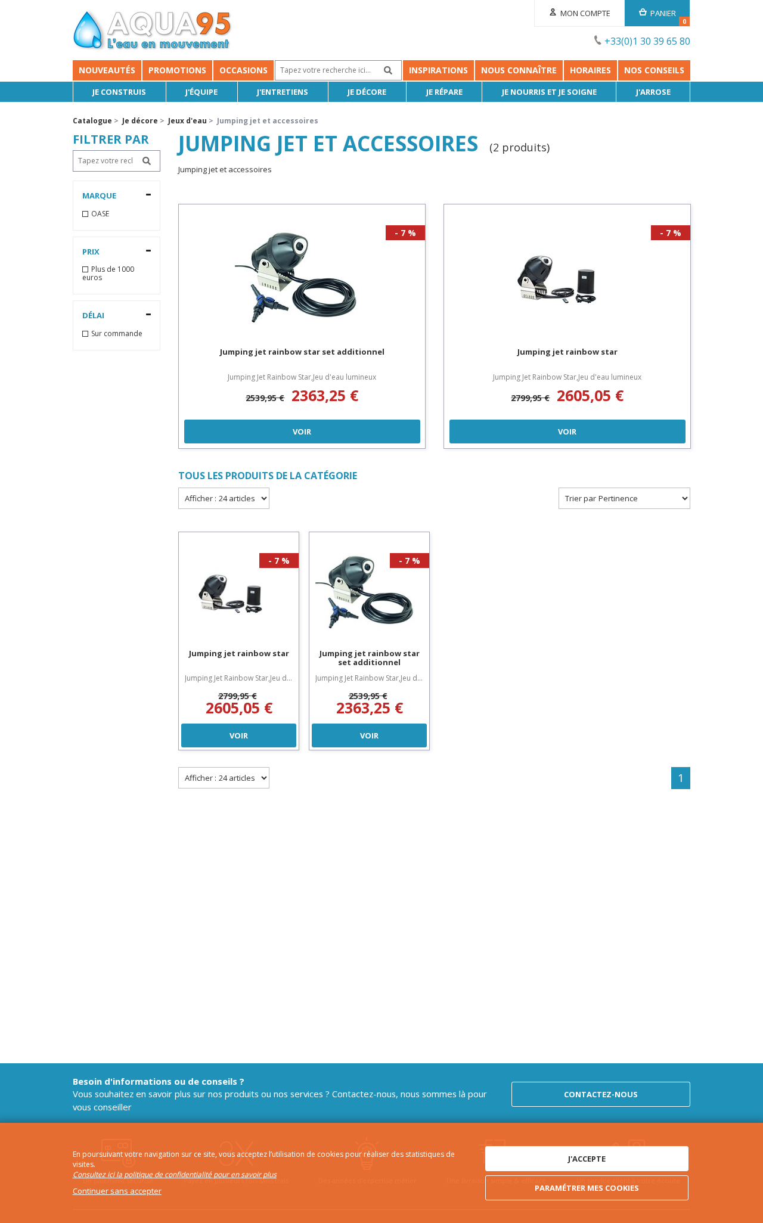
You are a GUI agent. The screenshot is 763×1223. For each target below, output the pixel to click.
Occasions (243, 70)
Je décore (367, 91)
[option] (302, 326)
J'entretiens (282, 91)
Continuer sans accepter (117, 1190)
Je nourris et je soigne (549, 91)
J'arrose (653, 91)
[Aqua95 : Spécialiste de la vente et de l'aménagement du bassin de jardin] (152, 31)
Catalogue (92, 121)
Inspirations (438, 70)
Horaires (590, 70)
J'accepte (587, 1158)
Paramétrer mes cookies (587, 1187)
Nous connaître (519, 70)
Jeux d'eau (187, 121)
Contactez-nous (601, 1094)
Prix (91, 251)
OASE (100, 214)
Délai (93, 315)
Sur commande (116, 334)
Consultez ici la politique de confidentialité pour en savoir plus (175, 1174)
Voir (302, 431)
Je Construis (119, 91)
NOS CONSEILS (654, 70)
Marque (99, 195)
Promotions (177, 70)
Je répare (444, 91)
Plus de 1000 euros (108, 273)
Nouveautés (107, 70)
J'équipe (201, 91)
